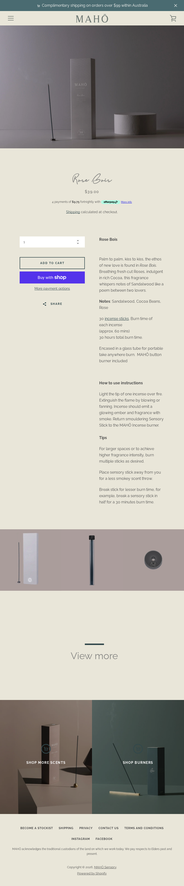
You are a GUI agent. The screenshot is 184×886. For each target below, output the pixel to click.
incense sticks (117, 318)
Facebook (104, 839)
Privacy (86, 828)
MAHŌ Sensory (105, 867)
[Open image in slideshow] (92, 86)
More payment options (52, 288)
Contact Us (108, 828)
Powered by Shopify (92, 873)
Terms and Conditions (144, 828)
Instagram (80, 839)
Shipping (73, 212)
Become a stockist (36, 828)
